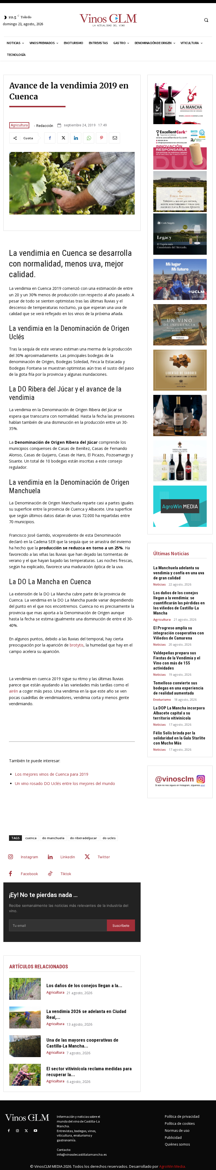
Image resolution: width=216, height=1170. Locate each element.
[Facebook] (49, 138)
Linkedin (67, 857)
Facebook (29, 873)
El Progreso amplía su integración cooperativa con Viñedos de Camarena (178, 633)
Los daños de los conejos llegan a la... (84, 985)
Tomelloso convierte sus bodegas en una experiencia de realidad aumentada (178, 688)
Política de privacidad (182, 1116)
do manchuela (53, 838)
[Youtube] (35, 1131)
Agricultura (19, 125)
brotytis (77, 645)
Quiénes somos (177, 1144)
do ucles (109, 838)
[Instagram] (10, 857)
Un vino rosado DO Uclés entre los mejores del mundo (65, 783)
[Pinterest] (101, 138)
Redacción (44, 126)
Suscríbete (120, 925)
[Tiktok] (50, 874)
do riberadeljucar (83, 838)
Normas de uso (177, 1130)
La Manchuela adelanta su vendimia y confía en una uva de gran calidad (178, 573)
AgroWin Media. (172, 1166)
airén (13, 691)
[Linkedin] (75, 138)
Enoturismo (162, 699)
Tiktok (65, 873)
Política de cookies (180, 1123)
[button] (206, 20)
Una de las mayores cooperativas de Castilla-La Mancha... (82, 1042)
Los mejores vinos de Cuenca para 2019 (51, 774)
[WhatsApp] (88, 138)
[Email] (114, 138)
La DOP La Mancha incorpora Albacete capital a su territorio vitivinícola (179, 713)
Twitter (104, 857)
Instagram (29, 857)
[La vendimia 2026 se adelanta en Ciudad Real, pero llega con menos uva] (25, 1017)
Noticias (159, 584)
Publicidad (173, 1137)
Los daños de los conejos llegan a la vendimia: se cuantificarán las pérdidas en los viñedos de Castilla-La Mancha (179, 603)
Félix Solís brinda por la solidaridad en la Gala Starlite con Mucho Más (179, 738)
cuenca (31, 838)
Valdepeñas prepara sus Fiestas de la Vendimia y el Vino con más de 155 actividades (176, 660)
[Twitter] (62, 138)
